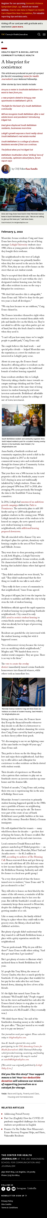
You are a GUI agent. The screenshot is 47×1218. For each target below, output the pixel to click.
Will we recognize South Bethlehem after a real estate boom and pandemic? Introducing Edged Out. (22, 117)
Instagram (21, 1188)
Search (39, 34)
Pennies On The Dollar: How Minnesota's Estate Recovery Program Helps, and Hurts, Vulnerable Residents (24, 1132)
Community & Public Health (17, 55)
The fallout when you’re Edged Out (17, 149)
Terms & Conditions (9, 1207)
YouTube (14, 1189)
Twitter (8, 1189)
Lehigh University (18, 245)
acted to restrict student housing (22, 617)
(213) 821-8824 (14, 1175)
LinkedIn (31, 1188)
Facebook (3, 1189)
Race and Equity (15, 1093)
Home (2, 42)
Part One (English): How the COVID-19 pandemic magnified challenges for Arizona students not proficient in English (24, 1121)
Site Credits (6, 1204)
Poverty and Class (31, 1093)
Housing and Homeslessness (20, 1097)
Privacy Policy (7, 1201)
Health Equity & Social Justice (19, 52)
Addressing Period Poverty (17, 1114)
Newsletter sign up (12, 1196)
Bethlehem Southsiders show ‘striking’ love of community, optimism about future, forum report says (22, 158)
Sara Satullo (32, 169)
